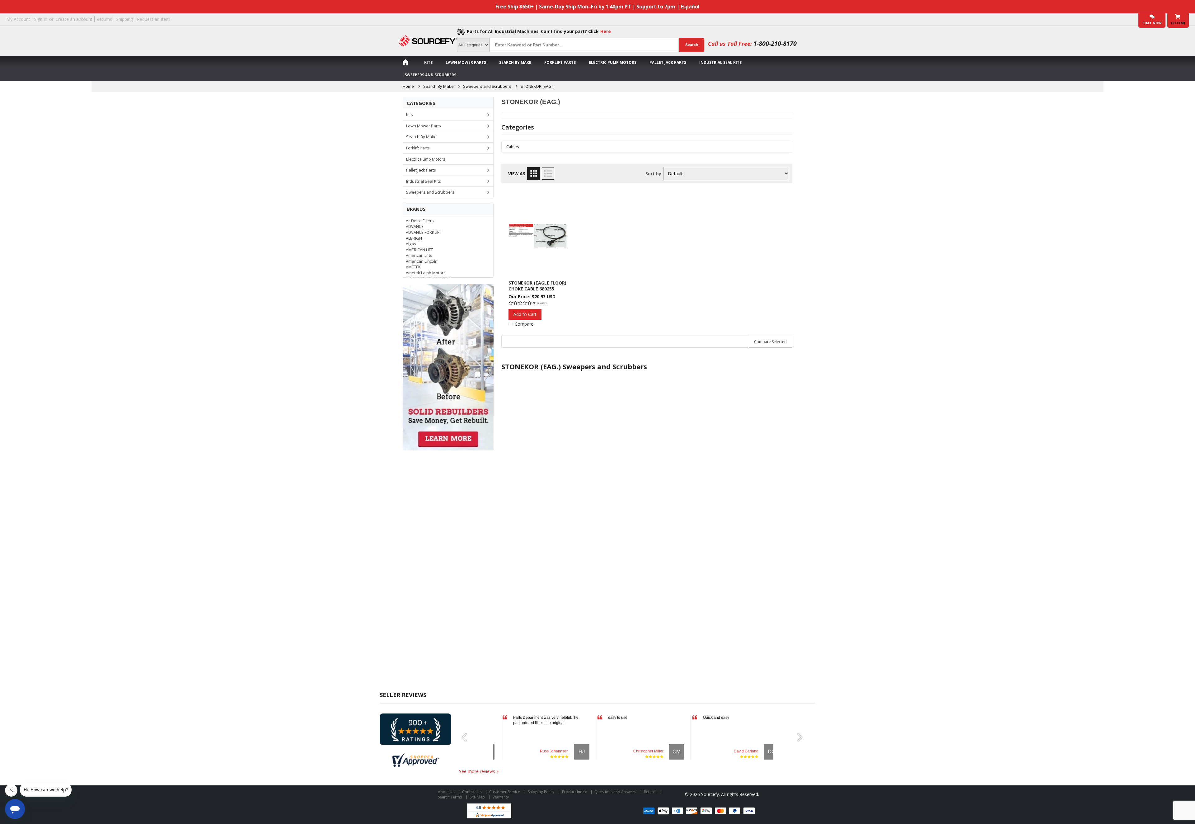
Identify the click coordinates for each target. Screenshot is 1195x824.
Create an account (73, 19)
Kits (428, 62)
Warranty (501, 797)
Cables (512, 146)
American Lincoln (422, 261)
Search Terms (450, 797)
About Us (446, 791)
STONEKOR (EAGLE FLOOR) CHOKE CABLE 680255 (537, 285)
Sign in (40, 19)
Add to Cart (525, 314)
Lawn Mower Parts (466, 62)
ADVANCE (415, 226)
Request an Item (153, 19)
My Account (18, 19)
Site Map (477, 797)
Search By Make (515, 62)
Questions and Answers (615, 791)
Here (605, 31)
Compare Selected (770, 341)
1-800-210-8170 (775, 43)
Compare (524, 324)
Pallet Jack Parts (667, 62)
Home (408, 86)
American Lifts (419, 255)
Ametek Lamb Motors (426, 272)
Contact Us (471, 791)
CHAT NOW (1151, 23)
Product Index (574, 791)
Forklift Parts (560, 62)
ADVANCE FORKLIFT (423, 232)
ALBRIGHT (415, 238)
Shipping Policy (541, 791)
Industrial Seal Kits (720, 62)
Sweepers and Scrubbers (430, 75)
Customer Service (504, 791)
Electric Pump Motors (612, 62)
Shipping (124, 19)
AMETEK (413, 267)
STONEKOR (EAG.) (537, 86)
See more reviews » (479, 771)
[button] (467, 737)
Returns (104, 19)
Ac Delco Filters (420, 221)
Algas (411, 244)
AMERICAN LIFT (419, 249)
